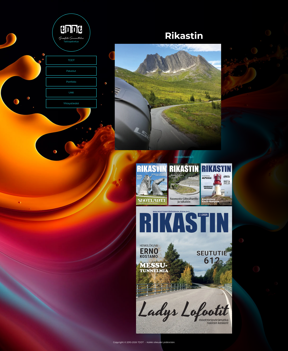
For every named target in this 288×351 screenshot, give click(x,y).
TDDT (71, 60)
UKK (71, 92)
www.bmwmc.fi (184, 156)
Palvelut (71, 71)
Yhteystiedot (71, 103)
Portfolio (71, 81)
